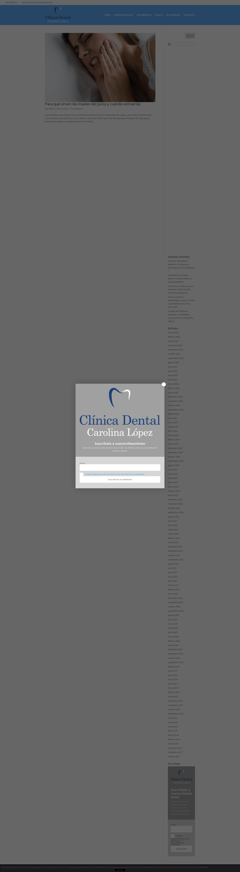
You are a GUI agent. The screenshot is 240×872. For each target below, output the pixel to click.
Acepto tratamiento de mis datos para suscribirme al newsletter (115, 474)
